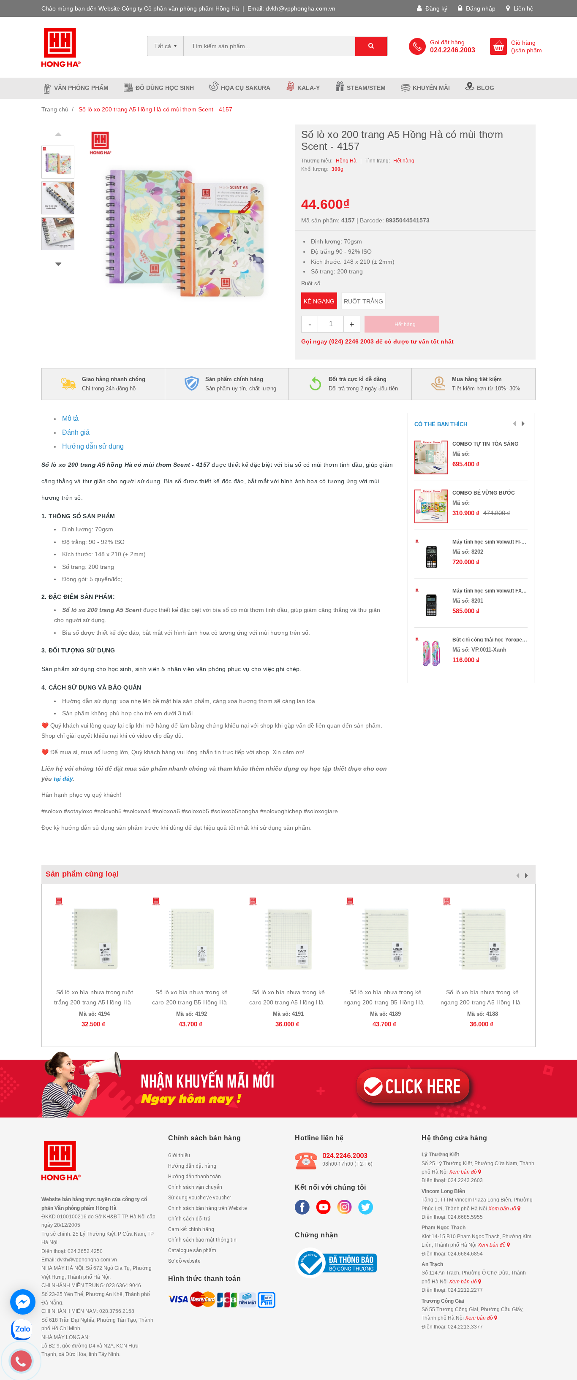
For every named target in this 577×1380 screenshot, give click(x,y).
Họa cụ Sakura (245, 87)
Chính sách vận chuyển (195, 1187)
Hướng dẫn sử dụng (93, 446)
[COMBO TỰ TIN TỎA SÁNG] (431, 457)
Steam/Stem (366, 87)
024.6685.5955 (465, 1217)
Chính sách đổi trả (189, 1219)
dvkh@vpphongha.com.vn (300, 8)
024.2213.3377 (465, 1327)
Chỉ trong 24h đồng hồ (113, 384)
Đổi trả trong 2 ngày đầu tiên (363, 384)
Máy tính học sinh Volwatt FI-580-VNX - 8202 (505, 542)
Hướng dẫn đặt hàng (192, 1166)
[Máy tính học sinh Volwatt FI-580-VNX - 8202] (431, 555)
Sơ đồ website (184, 1261)
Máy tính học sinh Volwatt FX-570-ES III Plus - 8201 (513, 591)
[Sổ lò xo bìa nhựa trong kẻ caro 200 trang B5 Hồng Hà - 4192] (192, 937)
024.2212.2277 (465, 1290)
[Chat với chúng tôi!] (22, 1302)
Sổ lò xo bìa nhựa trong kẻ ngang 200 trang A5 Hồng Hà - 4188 (482, 1002)
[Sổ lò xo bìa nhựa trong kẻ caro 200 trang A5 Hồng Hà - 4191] (288, 937)
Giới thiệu (179, 1155)
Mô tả (70, 418)
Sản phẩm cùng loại (82, 874)
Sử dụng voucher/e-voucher (199, 1198)
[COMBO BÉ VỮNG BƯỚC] (431, 506)
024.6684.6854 (465, 1254)
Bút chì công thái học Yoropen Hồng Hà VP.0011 (510, 640)
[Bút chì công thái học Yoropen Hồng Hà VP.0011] (431, 653)
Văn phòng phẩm (81, 87)
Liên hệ (522, 8)
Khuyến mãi (431, 87)
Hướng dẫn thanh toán (194, 1177)
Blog (485, 87)
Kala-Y (308, 87)
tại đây (63, 778)
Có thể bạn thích (440, 424)
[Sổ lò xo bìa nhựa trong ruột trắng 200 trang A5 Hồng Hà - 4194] (94, 937)
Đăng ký (435, 8)
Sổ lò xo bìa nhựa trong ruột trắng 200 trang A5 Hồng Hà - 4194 (94, 1002)
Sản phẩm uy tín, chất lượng (240, 384)
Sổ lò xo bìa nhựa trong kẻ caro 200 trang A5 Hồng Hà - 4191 (288, 1002)
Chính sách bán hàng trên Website (207, 1208)
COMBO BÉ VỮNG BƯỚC (483, 493)
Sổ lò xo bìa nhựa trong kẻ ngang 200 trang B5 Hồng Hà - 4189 (385, 1002)
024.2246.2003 (344, 1156)
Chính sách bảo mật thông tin (202, 1240)
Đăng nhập (479, 8)
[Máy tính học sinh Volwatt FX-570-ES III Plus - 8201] (431, 604)
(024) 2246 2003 (351, 341)
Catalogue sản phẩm (192, 1250)
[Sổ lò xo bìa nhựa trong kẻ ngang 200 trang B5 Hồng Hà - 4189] (385, 937)
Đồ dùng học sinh (165, 87)
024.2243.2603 (465, 1180)
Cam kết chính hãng (191, 1229)
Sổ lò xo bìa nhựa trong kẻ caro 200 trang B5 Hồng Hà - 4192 (191, 1002)
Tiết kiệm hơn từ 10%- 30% (486, 384)
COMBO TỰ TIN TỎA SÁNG (485, 444)
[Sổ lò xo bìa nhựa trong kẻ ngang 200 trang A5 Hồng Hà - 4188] (482, 937)
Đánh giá (76, 432)
